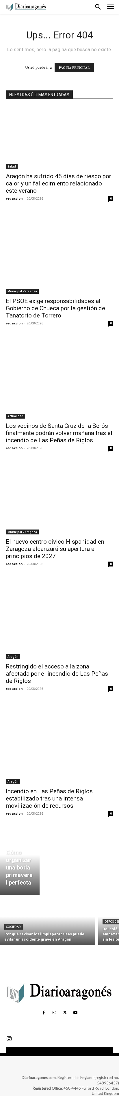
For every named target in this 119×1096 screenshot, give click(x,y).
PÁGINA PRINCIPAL (74, 67)
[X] (65, 1013)
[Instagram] (54, 1013)
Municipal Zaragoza (22, 291)
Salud (12, 166)
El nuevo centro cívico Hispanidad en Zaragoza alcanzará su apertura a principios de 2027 (55, 549)
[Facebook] (43, 1013)
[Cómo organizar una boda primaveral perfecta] (20, 861)
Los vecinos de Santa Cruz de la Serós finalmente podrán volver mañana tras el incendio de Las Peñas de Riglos (59, 433)
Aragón (13, 657)
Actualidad (15, 416)
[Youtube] (75, 1013)
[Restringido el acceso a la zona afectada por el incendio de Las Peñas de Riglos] (59, 619)
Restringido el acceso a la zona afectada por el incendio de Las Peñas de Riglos (57, 673)
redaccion (14, 198)
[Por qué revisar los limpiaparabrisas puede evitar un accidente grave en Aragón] (47, 921)
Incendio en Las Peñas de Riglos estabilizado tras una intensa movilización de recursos (49, 798)
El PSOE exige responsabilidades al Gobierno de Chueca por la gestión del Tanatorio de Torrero (56, 308)
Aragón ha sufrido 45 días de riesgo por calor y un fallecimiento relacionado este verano (58, 183)
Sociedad (13, 926)
